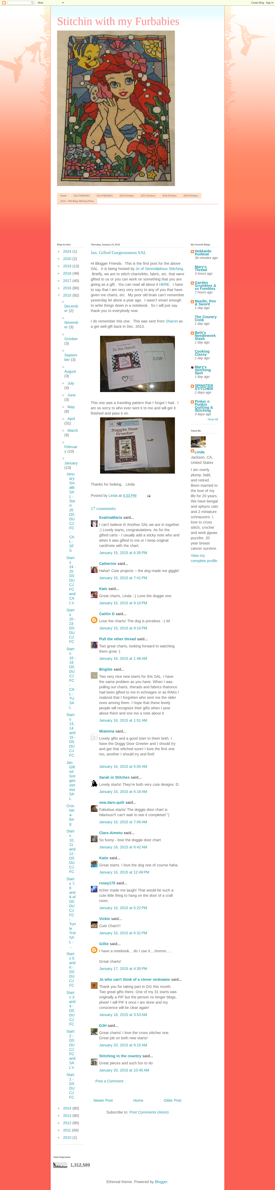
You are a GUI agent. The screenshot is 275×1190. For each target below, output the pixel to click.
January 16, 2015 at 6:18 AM (123, 792)
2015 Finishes (127, 195)
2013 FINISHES (82, 195)
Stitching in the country (120, 1056)
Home (63, 195)
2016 (67, 288)
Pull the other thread (117, 639)
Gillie (104, 944)
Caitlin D (106, 614)
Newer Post (103, 1100)
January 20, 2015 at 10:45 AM (124, 1070)
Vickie (104, 919)
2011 (67, 1130)
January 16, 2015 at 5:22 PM (123, 908)
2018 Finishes (169, 195)
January (71, 463)
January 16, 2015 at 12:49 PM (124, 872)
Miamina (106, 731)
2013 (67, 1116)
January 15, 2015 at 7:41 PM (123, 578)
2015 (67, 295)
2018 (67, 273)
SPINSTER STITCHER (204, 387)
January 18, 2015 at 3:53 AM (123, 1015)
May (71, 407)
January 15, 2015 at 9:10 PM (123, 603)
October (71, 339)
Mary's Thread (201, 268)
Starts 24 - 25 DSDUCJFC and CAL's (71, 580)
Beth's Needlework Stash (205, 336)
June (72, 395)
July (71, 383)
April (71, 419)
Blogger (161, 1182)
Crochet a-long (70, 815)
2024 (67, 251)
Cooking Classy (202, 352)
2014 (67, 1108)
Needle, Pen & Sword (205, 302)
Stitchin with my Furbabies (118, 21)
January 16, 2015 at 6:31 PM (123, 933)
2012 (67, 1123)
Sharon (172, 321)
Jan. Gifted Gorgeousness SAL (71, 780)
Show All (212, 419)
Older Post (172, 1100)
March (73, 430)
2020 (67, 259)
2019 (67, 266)
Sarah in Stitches (114, 777)
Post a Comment (109, 1081)
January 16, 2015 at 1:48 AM (123, 658)
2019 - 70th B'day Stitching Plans (77, 201)
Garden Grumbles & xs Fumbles (205, 285)
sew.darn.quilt (111, 802)
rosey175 (107, 883)
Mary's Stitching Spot (203, 370)
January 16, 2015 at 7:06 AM (123, 822)
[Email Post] (148, 495)
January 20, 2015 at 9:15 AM (123, 1045)
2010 (67, 1137)
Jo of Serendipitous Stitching (159, 269)
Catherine (107, 564)
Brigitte (105, 669)
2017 (67, 281)
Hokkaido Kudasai (203, 252)
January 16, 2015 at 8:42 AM (123, 847)
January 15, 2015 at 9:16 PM (123, 628)
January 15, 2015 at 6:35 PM (123, 553)
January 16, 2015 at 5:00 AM (123, 766)
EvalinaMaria (110, 517)
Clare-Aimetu (111, 833)
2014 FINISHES (105, 195)
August (70, 371)
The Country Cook (206, 318)
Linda (199, 452)
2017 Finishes (148, 195)
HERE (164, 284)
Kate (103, 589)
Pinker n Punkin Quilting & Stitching (204, 405)
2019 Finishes (191, 195)
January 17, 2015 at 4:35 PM (123, 969)
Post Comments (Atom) (149, 1112)
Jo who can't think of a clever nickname (134, 979)
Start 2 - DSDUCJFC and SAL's (70, 1049)
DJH (102, 1026)
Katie (103, 858)
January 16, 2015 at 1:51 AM (123, 720)
